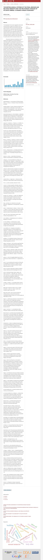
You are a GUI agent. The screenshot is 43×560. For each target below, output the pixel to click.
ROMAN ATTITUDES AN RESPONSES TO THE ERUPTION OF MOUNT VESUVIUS (16, 504)
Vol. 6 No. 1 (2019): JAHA (30, 24)
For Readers (5, 496)
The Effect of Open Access (33, 71)
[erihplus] (35, 552)
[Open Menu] (3, 1)
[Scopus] (18, 552)
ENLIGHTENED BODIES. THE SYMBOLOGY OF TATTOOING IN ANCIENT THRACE (17, 516)
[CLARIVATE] (8, 552)
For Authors (5, 497)
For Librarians (5, 499)
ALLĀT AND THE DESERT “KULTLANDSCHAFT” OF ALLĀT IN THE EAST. (15, 513)
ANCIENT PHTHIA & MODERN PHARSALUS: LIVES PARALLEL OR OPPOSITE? (16, 511)
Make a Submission (7, 490)
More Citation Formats (30, 84)
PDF (28, 14)
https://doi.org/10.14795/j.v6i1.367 (11, 18)
